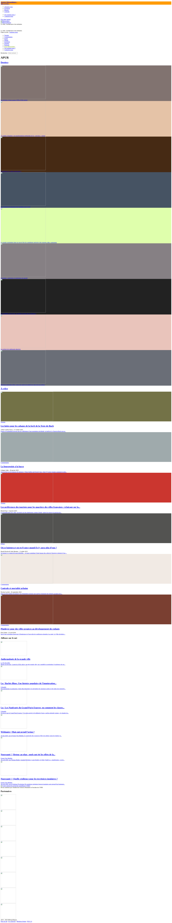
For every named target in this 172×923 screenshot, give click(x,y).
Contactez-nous (8, 50)
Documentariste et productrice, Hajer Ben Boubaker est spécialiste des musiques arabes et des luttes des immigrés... (33, 689)
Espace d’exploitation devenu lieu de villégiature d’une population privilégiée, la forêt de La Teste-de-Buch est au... (33, 431)
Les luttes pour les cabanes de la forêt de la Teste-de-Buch (27, 426)
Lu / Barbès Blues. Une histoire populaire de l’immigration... (28, 683)
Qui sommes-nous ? (9, 48)
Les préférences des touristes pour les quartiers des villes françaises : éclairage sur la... (40, 507)
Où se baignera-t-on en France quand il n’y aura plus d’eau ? (29, 548)
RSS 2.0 (29, 921)
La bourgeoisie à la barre (12, 466)
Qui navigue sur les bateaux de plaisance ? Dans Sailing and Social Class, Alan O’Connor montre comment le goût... (34, 472)
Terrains (3, 422)
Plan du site (4, 921)
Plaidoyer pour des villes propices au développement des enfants (30, 629)
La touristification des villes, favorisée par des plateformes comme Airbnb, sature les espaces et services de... (31, 512)
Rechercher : (4, 53)
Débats (3, 544)
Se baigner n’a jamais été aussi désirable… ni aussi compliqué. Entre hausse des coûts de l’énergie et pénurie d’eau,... (34, 553)
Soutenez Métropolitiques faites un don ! (9, 3)
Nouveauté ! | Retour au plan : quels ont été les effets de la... (28, 754)
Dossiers (4, 62)
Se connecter (12, 921)
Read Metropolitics (9, 46)
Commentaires (5, 462)
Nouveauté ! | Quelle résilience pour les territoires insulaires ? (29, 779)
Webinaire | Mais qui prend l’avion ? (17, 732)
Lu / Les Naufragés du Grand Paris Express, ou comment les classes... (32, 707)
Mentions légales (21, 921)
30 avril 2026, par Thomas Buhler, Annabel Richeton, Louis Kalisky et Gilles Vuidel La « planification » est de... (33, 760)
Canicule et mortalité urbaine (14, 588)
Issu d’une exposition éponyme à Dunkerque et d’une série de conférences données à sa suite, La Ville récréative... (33, 634)
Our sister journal (5, 19)
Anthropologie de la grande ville (15, 659)
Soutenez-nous (13, 32)
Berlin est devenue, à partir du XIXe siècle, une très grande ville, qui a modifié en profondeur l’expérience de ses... (33, 664)
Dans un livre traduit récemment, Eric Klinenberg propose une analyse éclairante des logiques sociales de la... (31, 593)
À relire (4, 388)
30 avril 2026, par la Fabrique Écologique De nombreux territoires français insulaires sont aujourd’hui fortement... (33, 784)
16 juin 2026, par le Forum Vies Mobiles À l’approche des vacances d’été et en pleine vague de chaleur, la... (31, 736)
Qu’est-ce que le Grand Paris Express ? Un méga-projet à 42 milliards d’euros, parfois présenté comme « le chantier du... (35, 713)
